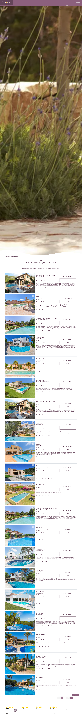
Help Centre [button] (53, 2)
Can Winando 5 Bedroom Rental (45, 275)
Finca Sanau (40, 677)
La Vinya (39, 466)
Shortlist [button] (37, 2)
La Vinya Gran (40, 380)
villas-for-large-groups (14, 256)
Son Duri (39, 297)
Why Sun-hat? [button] (45, 2)
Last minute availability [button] (28, 2)
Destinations (17, 2)
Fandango (39, 444)
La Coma (39, 528)
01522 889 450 (67, 4)
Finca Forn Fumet (41, 656)
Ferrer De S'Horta (41, 592)
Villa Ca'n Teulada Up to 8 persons (46, 508)
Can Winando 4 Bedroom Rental (45, 401)
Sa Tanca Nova (40, 635)
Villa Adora (39, 570)
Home (6, 256)
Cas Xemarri (40, 484)
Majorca (9, 256)
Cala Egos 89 (40, 423)
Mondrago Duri (40, 359)
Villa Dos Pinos (40, 549)
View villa (67, 280)
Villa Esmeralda (41, 337)
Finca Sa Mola (40, 613)
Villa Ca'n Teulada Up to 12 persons (46, 318)
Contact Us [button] (62, 2)
